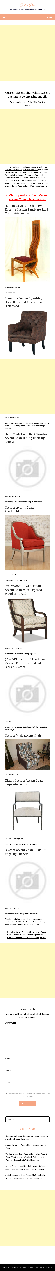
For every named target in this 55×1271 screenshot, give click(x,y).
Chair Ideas (27, 5)
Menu (49, 17)
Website (9, 1082)
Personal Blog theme (44, 1267)
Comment (11, 1022)
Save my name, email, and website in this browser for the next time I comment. (29, 1095)
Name (8, 1058)
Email (8, 1070)
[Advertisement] (27, 53)
